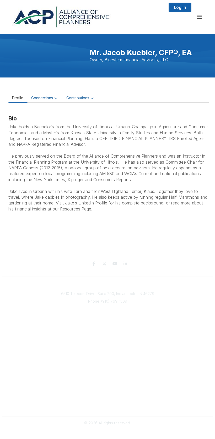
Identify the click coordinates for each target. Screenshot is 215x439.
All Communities (107, 369)
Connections (42, 98)
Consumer (108, 330)
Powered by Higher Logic (107, 432)
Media (108, 340)
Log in (180, 7)
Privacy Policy (107, 395)
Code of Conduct (108, 405)
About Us (108, 335)
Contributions (77, 98)
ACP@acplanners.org (107, 309)
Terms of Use (107, 400)
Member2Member (107, 364)
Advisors (108, 325)
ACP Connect (108, 345)
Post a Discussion (108, 374)
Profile (17, 98)
